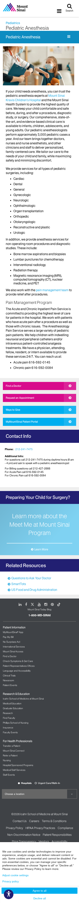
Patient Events (10, 685)
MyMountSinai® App (13, 632)
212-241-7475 (24, 449)
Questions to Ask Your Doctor (31, 578)
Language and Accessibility (17, 670)
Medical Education (12, 703)
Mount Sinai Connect (13, 750)
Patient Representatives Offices (19, 665)
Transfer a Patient (11, 745)
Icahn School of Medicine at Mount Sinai (23, 698)
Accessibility (59, 841)
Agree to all (39, 890)
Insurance (8, 727)
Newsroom (8, 680)
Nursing (7, 760)
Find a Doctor (13, 385)
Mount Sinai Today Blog (39, 609)
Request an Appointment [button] (20, 397)
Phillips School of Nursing (15, 722)
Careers (34, 821)
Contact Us (20, 821)
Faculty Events (10, 732)
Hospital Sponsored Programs (18, 765)
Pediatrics (13, 23)
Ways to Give (13, 409)
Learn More (41, 549)
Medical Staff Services (14, 769)
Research (8, 713)
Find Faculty (9, 717)
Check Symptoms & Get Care (18, 661)
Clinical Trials (9, 675)
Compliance (65, 828)
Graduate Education (13, 708)
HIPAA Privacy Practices (40, 828)
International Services (14, 646)
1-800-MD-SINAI (39, 615)
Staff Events (9, 774)
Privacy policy (10, 881)
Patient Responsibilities (57, 835)
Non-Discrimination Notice (23, 835)
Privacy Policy (14, 828)
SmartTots (18, 584)
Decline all (39, 898)
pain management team (52, 290)
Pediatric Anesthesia (23, 37)
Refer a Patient (10, 755)
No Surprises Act (11, 641)
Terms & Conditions (54, 821)
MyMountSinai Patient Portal (22, 421)
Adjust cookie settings (15, 875)
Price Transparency (24, 841)
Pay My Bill (8, 637)
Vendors (44, 841)
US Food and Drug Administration (34, 590)
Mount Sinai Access (13, 651)
